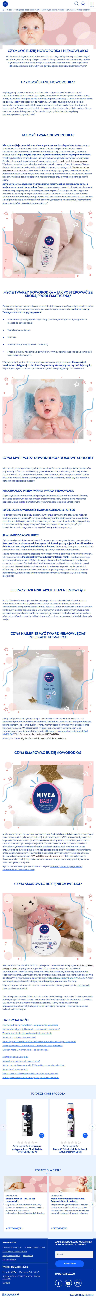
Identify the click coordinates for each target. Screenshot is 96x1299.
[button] (41, 1135)
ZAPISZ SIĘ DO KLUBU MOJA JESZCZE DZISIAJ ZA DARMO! (73, 1243)
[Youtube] (68, 1283)
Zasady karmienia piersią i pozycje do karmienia (27, 1033)
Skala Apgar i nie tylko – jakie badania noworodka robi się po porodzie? (39, 1041)
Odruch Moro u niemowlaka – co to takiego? (25, 1049)
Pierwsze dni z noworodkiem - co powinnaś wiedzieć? (30, 1025)
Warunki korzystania (12, 1247)
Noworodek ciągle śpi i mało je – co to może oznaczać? (31, 1029)
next (92, 1127)
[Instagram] (78, 1283)
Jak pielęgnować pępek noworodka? (21, 1061)
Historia (9, 1272)
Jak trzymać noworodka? (15, 1056)
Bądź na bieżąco (65, 1274)
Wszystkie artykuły (11, 1255)
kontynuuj (70, 1264)
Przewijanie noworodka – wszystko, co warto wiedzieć (30, 1077)
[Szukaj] (76, 3)
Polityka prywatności (35, 1247)
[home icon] (3, 10)
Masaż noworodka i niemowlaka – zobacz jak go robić (30, 1073)
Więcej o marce (15, 1267)
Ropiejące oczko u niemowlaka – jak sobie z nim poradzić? (32, 1045)
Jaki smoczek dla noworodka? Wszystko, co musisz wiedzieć (33, 1065)
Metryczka (28, 1255)
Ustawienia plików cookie (14, 1251)
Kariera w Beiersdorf (29, 1272)
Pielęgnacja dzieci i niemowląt (27, 10)
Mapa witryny (9, 1260)
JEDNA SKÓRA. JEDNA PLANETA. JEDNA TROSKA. (21, 1277)
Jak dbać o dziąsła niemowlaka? (19, 1037)
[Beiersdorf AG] (10, 1295)
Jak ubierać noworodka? (14, 1069)
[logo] (5, 4)
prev (3, 1127)
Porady (9, 10)
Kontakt (6, 1283)
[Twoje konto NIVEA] (83, 3)
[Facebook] (58, 1283)
